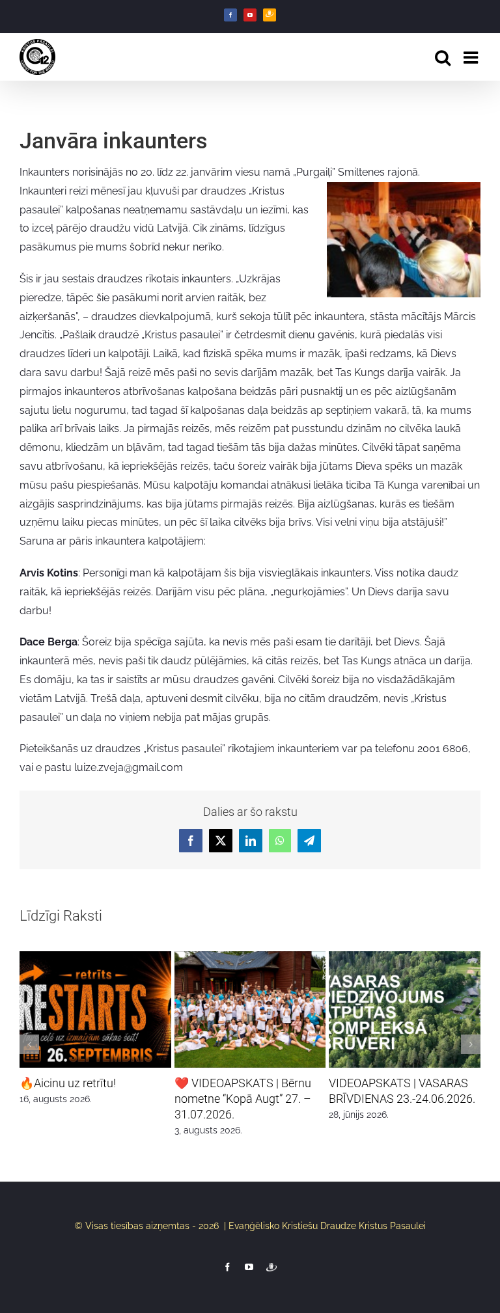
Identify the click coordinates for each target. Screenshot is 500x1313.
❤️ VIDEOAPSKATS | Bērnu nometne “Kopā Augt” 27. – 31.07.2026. (242, 1098)
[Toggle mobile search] (443, 57)
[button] (29, 1044)
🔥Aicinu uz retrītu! (68, 1083)
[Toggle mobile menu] (472, 57)
